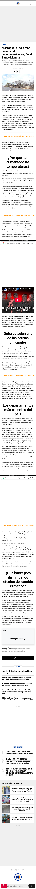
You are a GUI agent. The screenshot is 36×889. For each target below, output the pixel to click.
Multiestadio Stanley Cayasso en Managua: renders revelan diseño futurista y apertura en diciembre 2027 (17, 699)
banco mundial (25, 648)
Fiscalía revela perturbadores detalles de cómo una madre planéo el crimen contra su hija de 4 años (16, 678)
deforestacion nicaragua (17, 649)
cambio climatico (6, 649)
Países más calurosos (7, 651)
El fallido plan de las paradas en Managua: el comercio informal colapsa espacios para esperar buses (17, 684)
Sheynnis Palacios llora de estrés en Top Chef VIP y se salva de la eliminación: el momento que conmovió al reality (17, 692)
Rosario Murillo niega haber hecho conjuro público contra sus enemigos (18, 672)
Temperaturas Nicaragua (19, 651)
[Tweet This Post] (14, 71)
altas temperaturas (16, 648)
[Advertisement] (18, 24)
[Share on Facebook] (11, 71)
